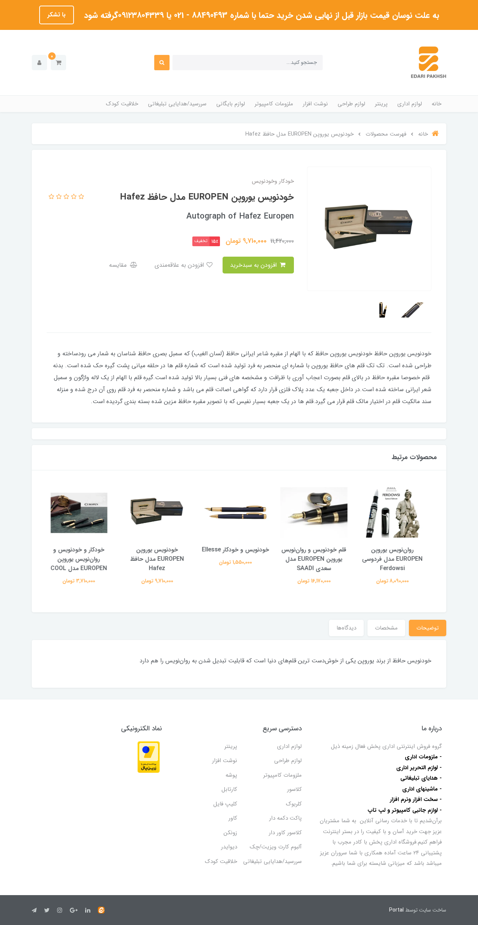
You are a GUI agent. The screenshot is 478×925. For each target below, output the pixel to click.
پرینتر (381, 103)
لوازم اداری (409, 103)
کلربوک (294, 803)
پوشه (231, 775)
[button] (58, 62)
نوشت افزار (315, 103)
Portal (396, 910)
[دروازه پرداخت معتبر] (148, 756)
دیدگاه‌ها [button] (346, 628)
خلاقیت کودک (122, 103)
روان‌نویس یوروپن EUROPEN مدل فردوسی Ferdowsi (396, 559)
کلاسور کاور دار (285, 832)
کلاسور (294, 789)
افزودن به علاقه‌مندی (180, 265)
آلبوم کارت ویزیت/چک (276, 846)
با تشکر (56, 14)
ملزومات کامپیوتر (274, 103)
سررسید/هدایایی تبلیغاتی (177, 103)
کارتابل (229, 789)
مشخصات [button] (386, 628)
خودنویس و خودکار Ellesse (239, 549)
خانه (436, 103)
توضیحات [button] (427, 628)
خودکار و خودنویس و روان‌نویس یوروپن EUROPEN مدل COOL (82, 559)
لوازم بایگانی (230, 103)
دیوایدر (229, 846)
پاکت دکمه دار (285, 818)
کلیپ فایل (225, 803)
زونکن (230, 832)
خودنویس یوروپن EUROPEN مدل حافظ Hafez (160, 559)
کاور (233, 818)
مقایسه (118, 265)
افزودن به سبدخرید (254, 265)
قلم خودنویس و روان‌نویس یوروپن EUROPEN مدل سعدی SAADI (317, 559)
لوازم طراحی (351, 103)
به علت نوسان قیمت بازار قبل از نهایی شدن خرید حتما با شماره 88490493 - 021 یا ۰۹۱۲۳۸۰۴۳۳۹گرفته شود (260, 15)
